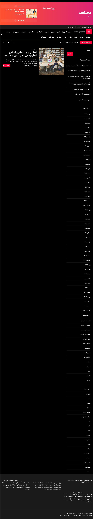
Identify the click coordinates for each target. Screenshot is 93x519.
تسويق (88, 366)
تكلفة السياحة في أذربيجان (45, 485)
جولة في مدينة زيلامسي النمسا (44, 482)
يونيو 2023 (87, 214)
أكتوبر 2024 (87, 146)
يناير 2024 (87, 187)
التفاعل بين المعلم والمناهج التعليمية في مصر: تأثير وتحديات (20, 54)
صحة (81, 37)
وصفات (43, 37)
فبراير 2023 (87, 233)
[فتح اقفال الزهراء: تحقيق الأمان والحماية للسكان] (31, 13)
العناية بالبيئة (87, 357)
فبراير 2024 (87, 182)
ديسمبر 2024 (87, 136)
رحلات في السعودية (81, 496)
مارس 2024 (87, 178)
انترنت (88, 362)
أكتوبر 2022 (87, 251)
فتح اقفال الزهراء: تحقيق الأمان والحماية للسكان (15, 10)
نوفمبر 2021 (87, 297)
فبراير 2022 (87, 283)
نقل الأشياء (87, 467)
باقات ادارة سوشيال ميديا (76, 492)
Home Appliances (85, 330)
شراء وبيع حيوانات (85, 416)
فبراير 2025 (87, 127)
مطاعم (58, 37)
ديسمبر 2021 (87, 292)
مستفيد (85, 12)
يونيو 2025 (87, 123)
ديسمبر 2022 (87, 242)
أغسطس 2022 (86, 260)
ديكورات (16, 32)
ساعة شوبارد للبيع (73, 500)
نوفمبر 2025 (87, 114)
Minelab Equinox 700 (83, 500)
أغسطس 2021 (86, 310)
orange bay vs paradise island (45, 487)
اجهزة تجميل (55, 32)
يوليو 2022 (87, 264)
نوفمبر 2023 (87, 191)
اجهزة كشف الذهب (14, 482)
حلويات (31, 32)
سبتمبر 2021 (87, 306)
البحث (88, 50)
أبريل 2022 (87, 274)
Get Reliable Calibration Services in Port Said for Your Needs (79, 77)
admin (35, 65)
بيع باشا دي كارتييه (17, 487)
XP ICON (16, 485)
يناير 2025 (87, 132)
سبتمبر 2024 (87, 150)
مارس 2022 (87, 278)
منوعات (51, 37)
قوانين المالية (87, 439)
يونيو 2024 (87, 164)
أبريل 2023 (87, 223)
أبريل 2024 (87, 173)
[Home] (89, 31)
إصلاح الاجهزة (66, 32)
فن (65, 37)
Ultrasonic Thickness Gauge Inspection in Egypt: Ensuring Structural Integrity (79, 83)
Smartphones (86, 339)
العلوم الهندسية (34, 49)
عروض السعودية (72, 496)
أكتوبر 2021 (87, 301)
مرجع (89, 444)
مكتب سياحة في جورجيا (79, 494)
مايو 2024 (87, 168)
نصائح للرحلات (86, 462)
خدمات (24, 32)
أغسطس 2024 (86, 155)
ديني (89, 398)
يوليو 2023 (87, 210)
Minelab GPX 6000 (7, 485)
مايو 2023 (87, 219)
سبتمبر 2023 (87, 200)
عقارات (88, 435)
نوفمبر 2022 (87, 246)
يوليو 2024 (87, 159)
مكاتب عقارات (86, 453)
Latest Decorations (85, 334)
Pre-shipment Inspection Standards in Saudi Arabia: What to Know (79, 71)
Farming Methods (85, 325)
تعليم (46, 32)
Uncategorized (79, 32)
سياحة (88, 37)
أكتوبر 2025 (87, 118)
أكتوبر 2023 (87, 196)
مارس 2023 (87, 228)
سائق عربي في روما (44, 484)
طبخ (70, 37)
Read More (6, 65)
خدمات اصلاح (87, 389)
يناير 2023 (87, 237)
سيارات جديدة (86, 412)
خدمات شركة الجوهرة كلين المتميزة (81, 89)
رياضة (8, 32)
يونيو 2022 (87, 269)
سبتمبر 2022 (87, 255)
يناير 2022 (87, 287)
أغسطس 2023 (86, 205)
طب (75, 37)
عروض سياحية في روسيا (12, 480)
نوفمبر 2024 (87, 141)
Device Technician (85, 321)
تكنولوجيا (39, 32)
